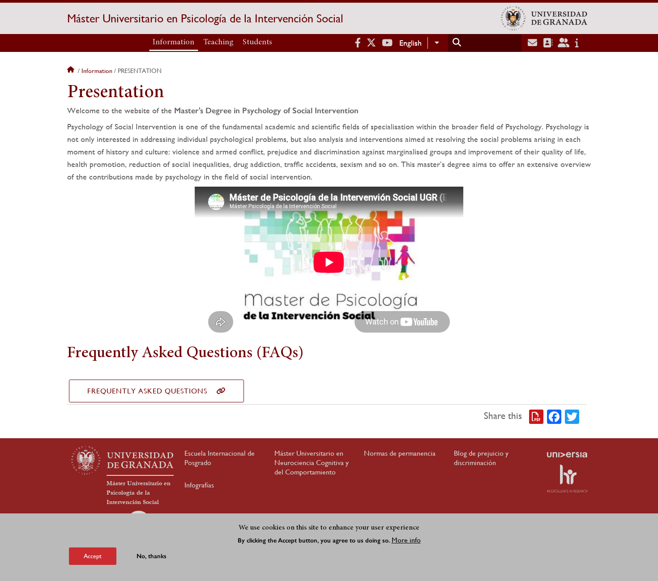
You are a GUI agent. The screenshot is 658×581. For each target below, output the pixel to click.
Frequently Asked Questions (147, 391)
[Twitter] (572, 416)
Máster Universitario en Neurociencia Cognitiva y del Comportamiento (311, 462)
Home (71, 70)
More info (406, 540)
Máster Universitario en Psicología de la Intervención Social (205, 18)
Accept (93, 556)
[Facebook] (554, 416)
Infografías (199, 485)
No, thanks (152, 556)
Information (173, 42)
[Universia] (567, 454)
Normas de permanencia (400, 453)
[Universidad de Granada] (544, 18)
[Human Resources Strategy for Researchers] (567, 478)
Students (257, 42)
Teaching (218, 42)
